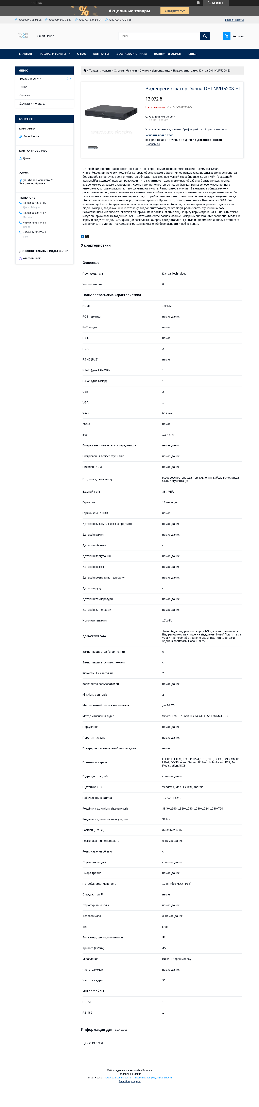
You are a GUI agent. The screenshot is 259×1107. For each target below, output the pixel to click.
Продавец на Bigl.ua (129, 1074)
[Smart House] (24, 43)
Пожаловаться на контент (118, 1077)
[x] (87, 237)
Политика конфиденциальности (153, 1077)
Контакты (101, 53)
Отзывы (24, 95)
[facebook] (82, 237)
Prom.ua (147, 1070)
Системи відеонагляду (155, 70)
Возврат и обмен (167, 53)
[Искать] (205, 36)
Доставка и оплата (131, 53)
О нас (81, 53)
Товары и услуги (52, 53)
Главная (25, 53)
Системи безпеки (125, 70)
